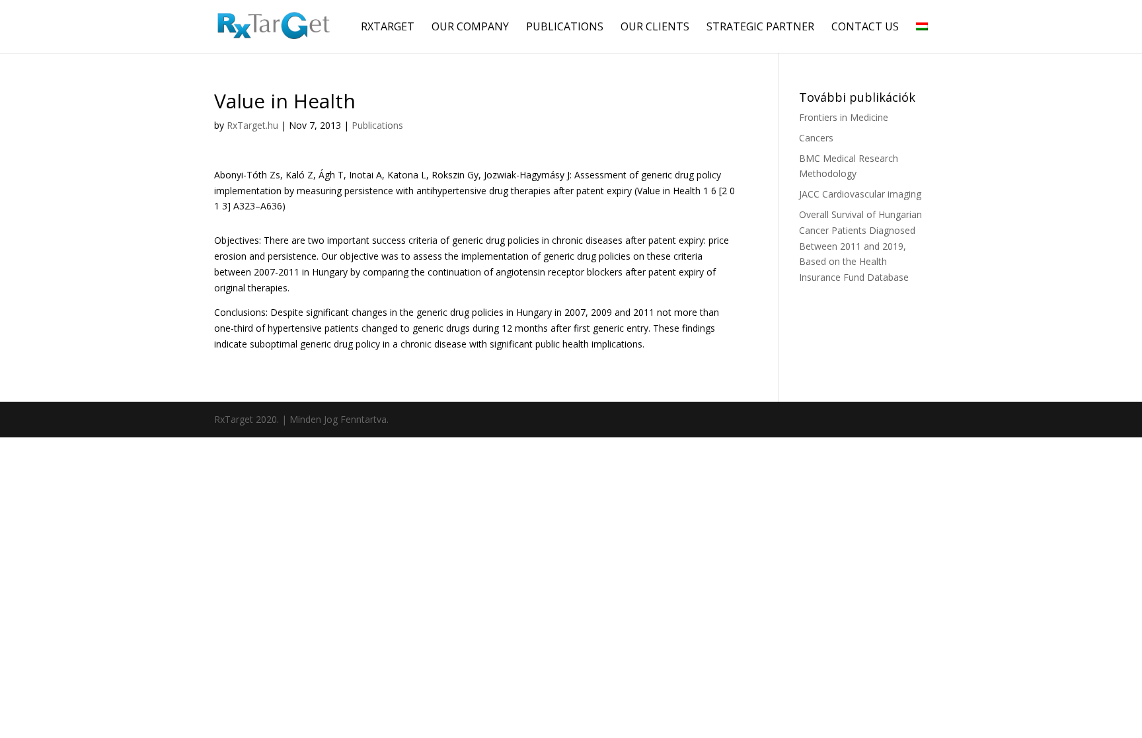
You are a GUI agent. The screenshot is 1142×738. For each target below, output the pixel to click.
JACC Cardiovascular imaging (860, 194)
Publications (564, 28)
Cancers (816, 137)
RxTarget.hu (252, 125)
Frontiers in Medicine (843, 117)
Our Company (470, 28)
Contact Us (865, 28)
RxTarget (387, 28)
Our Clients (655, 28)
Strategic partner (760, 28)
